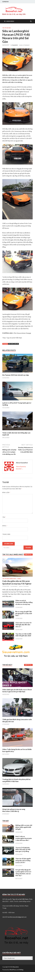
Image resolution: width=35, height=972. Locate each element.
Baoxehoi (16, 967)
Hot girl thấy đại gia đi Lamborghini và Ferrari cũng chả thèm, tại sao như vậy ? (23, 872)
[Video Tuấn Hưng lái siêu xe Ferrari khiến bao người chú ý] (17, 747)
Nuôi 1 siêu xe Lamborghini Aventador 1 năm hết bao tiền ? (23, 838)
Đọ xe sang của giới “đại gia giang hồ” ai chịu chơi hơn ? (23, 613)
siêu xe (16, 344)
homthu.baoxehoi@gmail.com (17, 917)
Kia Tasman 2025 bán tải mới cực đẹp (15, 375)
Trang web (6, 534)
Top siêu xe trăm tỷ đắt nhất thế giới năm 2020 (23, 635)
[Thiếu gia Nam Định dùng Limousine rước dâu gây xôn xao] (17, 717)
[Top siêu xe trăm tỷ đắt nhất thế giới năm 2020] (8, 634)
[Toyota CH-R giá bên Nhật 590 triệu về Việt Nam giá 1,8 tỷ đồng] (8, 848)
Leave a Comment (24, 45)
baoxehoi (15, 45)
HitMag (21, 969)
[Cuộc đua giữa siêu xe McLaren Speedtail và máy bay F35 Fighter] (17, 559)
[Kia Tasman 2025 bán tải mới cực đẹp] (17, 373)
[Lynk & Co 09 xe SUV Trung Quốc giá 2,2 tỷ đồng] (17, 401)
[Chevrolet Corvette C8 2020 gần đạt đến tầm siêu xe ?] (8, 623)
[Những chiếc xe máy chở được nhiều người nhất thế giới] (8, 825)
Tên (4, 517)
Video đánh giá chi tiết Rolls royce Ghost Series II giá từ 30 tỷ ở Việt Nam (17, 691)
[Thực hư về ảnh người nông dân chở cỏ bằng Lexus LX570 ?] (8, 859)
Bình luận (6, 492)
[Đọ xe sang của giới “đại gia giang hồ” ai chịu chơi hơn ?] (8, 612)
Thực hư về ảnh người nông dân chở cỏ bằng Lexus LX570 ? (23, 860)
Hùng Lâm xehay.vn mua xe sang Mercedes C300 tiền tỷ (13, 810)
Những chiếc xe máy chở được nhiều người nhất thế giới (23, 827)
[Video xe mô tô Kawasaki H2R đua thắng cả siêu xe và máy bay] (8, 600)
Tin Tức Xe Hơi (6, 27)
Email (4, 525)
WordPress (13, 969)
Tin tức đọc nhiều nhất (9, 578)
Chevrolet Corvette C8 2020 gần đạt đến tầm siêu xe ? (23, 624)
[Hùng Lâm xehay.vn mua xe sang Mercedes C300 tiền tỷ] (17, 807)
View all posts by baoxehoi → (21, 468)
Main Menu (10, 21)
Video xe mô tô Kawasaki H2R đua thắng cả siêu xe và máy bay (23, 602)
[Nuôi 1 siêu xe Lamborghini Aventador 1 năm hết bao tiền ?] (8, 836)
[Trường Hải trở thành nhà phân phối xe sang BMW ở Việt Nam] (17, 777)
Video (19, 578)
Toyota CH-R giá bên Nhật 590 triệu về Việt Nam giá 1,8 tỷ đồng (22, 849)
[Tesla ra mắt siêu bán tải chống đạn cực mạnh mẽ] (17, 431)
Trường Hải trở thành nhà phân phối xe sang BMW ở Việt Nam (16, 780)
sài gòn (11, 344)
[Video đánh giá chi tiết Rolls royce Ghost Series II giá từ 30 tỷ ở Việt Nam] (17, 687)
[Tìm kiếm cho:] (17, 548)
